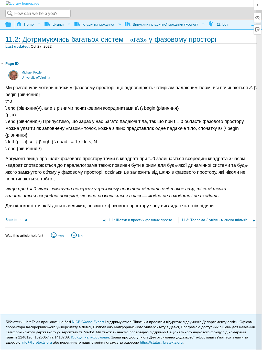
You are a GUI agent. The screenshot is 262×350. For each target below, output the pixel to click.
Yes (61, 236)
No (80, 236)
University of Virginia (35, 77)
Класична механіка (98, 24)
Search (10, 14)
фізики (58, 24)
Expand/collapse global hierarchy (11, 25)
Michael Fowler (32, 72)
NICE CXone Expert (88, 322)
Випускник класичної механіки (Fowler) (165, 24)
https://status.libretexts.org (161, 342)
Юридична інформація (90, 337)
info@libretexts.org (36, 342)
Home (29, 24)
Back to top (14, 220)
